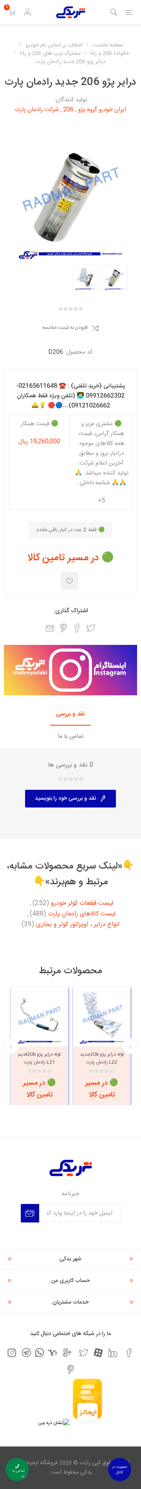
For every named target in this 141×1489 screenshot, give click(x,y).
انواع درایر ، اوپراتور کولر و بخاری (77, 925)
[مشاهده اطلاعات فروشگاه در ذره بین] (53, 1423)
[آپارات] (98, 1352)
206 (68, 110)
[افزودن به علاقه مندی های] (69, 581)
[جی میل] (67, 1352)
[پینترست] (70, 1369)
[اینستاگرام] (11, 1352)
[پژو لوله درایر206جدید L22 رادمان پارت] (101, 1016)
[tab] (70, 714)
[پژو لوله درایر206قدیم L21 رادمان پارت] (39, 1016)
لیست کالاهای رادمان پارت (82, 914)
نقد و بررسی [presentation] (70, 714)
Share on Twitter (91, 628)
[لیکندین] (113, 1352)
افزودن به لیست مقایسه (65, 328)
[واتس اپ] (39, 1352)
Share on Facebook (77, 628)
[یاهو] (52, 1352)
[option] (114, 277)
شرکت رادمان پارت (37, 110)
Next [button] (11, 1046)
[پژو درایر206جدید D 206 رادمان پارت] (114, 277)
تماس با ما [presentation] (70, 736)
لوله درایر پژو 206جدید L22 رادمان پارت (102, 1058)
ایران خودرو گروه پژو (102, 110)
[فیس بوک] (129, 1352)
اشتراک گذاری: (71, 611)
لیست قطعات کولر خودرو (82, 903)
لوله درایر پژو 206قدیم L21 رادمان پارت (39, 1058)
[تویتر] (83, 1352)
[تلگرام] (26, 1352)
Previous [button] (130, 1046)
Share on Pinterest (64, 628)
